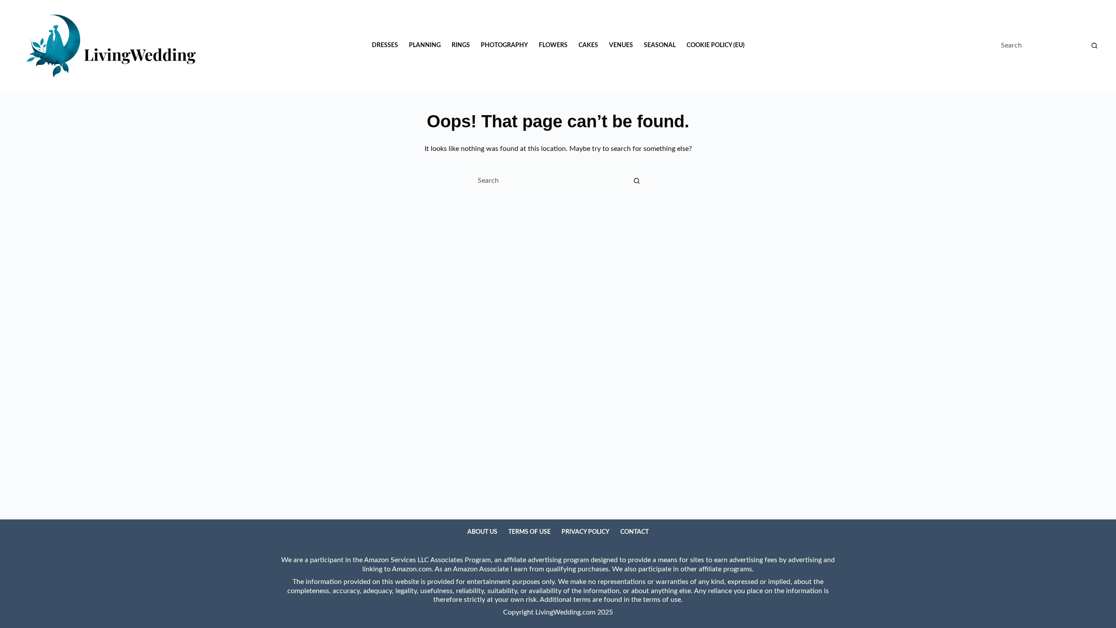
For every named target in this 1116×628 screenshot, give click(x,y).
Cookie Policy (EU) (716, 45)
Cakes (588, 45)
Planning (425, 45)
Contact (634, 532)
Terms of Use (529, 532)
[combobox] (549, 180)
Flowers (553, 45)
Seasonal (660, 45)
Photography (504, 45)
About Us (482, 532)
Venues (621, 45)
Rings (461, 45)
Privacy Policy (585, 532)
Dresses (385, 45)
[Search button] (1094, 45)
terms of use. (663, 599)
